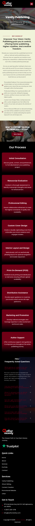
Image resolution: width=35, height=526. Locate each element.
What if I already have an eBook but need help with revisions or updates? (15, 393)
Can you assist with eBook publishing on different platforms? (16, 387)
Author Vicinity (20, 520)
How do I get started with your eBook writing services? (15, 400)
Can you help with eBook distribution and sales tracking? (15, 412)
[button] (31, 3)
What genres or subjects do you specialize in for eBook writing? (15, 368)
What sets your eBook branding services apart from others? (15, 406)
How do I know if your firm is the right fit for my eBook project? (15, 419)
